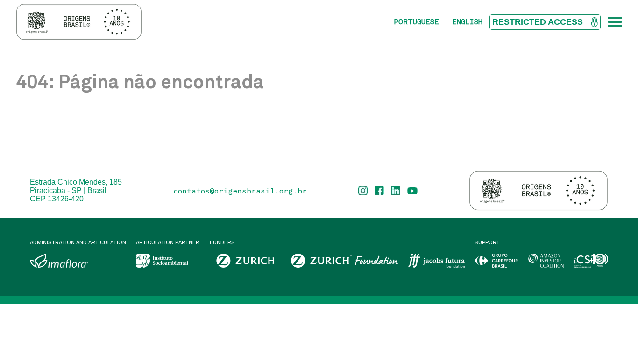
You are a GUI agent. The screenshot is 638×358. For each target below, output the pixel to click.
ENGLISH (467, 21)
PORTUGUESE (416, 21)
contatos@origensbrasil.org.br (240, 190)
